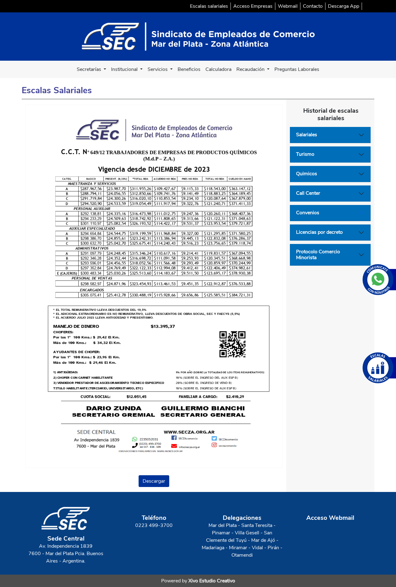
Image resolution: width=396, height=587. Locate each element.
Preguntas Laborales (296, 69)
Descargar (154, 481)
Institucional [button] (125, 69)
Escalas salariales (209, 6)
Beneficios (189, 69)
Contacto (313, 6)
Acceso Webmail (330, 518)
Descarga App (343, 6)
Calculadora (218, 69)
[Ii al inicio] (198, 36)
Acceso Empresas (253, 6)
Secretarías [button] (89, 69)
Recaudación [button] (251, 69)
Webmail (288, 6)
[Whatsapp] (379, 279)
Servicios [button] (158, 69)
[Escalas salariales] (379, 367)
